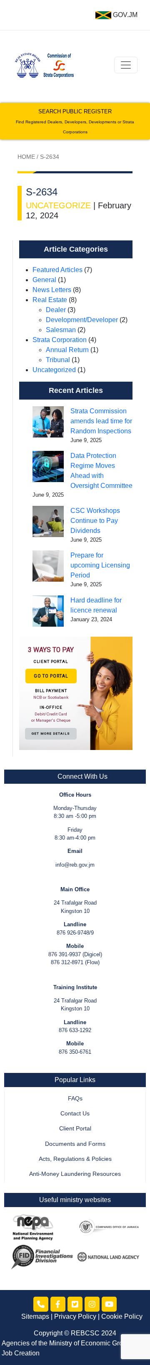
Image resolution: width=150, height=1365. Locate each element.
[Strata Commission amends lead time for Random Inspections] (48, 422)
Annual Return (67, 349)
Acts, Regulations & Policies (75, 1159)
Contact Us (75, 1113)
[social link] (40, 1304)
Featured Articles (57, 269)
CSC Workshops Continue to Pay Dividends (95, 520)
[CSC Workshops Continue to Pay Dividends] (48, 521)
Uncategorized (54, 369)
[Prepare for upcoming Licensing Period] (48, 566)
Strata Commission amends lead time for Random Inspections (101, 421)
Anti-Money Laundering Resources (75, 1174)
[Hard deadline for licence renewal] (48, 611)
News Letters (51, 289)
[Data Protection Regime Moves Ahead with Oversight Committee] (48, 466)
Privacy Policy (75, 1316)
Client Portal (75, 1128)
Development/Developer (82, 319)
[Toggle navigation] (126, 65)
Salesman (61, 329)
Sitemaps (35, 1316)
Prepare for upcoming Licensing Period (100, 565)
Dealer (56, 309)
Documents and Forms (75, 1144)
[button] (75, 693)
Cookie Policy (121, 1316)
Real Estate (49, 299)
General (44, 279)
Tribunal (58, 359)
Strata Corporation (59, 339)
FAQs (75, 1098)
